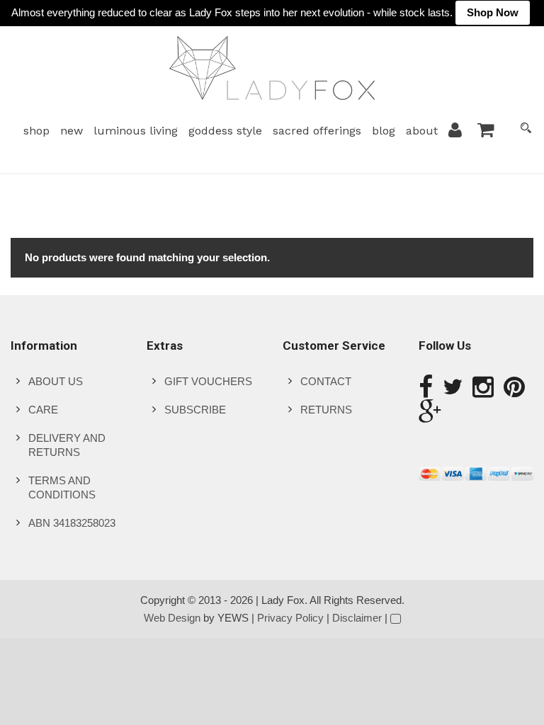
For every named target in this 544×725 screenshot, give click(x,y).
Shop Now (492, 12)
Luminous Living (136, 130)
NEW (71, 130)
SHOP (36, 130)
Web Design (172, 618)
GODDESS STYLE (225, 130)
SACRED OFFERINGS (317, 130)
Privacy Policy (290, 618)
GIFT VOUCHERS (208, 381)
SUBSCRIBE (195, 410)
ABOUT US (55, 381)
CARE (43, 410)
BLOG (383, 130)
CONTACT (325, 381)
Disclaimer (357, 618)
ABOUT (422, 130)
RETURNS (326, 410)
